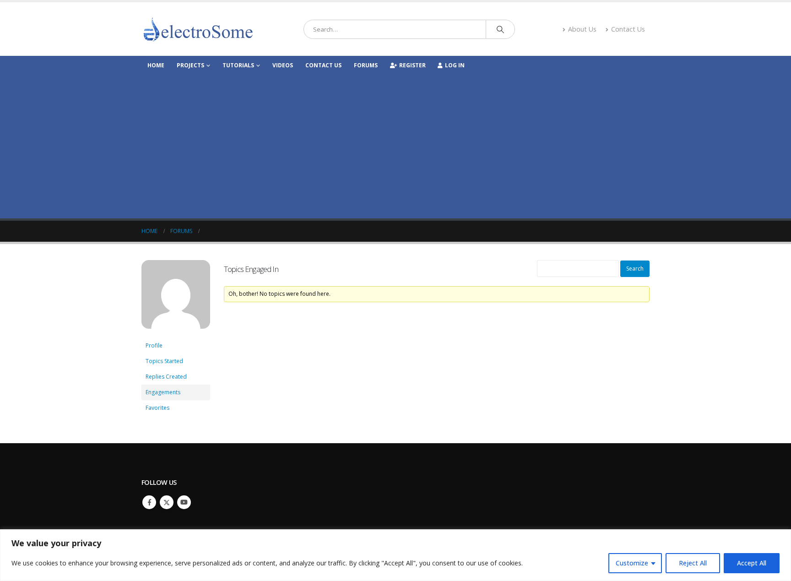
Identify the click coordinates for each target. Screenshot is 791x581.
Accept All (751, 563)
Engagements (163, 392)
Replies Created (166, 376)
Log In (455, 65)
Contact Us (628, 29)
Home (155, 65)
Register (412, 65)
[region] (395, 555)
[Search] (500, 29)
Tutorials (238, 65)
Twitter (166, 502)
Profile (154, 345)
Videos (282, 65)
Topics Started (164, 361)
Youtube (184, 502)
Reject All (693, 563)
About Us (582, 29)
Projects (190, 65)
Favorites (157, 408)
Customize (632, 563)
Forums (366, 65)
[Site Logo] (198, 29)
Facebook (149, 502)
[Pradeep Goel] (175, 298)
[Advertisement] (395, 143)
